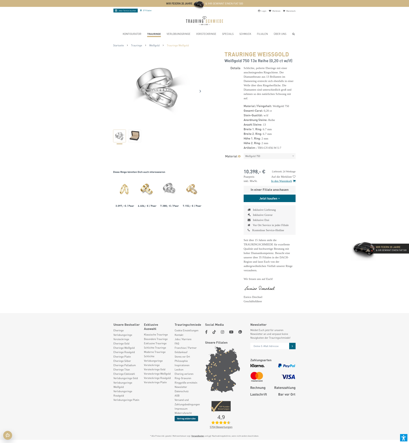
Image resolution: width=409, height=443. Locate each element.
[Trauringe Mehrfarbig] (146, 189)
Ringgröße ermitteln (186, 382)
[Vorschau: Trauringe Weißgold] (119, 136)
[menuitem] (132, 34)
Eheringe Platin (122, 356)
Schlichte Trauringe (155, 347)
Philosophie (181, 360)
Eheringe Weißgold (124, 347)
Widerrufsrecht (183, 413)
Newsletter (181, 387)
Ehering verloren (184, 373)
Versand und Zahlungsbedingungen (187, 402)
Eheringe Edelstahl (124, 373)
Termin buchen (127, 10)
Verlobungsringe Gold (125, 378)
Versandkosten (197, 436)
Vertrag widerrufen (186, 418)
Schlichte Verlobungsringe (153, 358)
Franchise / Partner (186, 347)
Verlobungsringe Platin (126, 399)
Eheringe (118, 330)
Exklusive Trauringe (155, 343)
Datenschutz (182, 391)
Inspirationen (182, 365)
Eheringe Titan (121, 369)
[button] (403, 437)
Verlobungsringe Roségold (122, 393)
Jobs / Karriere (183, 339)
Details (235, 68)
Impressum (181, 408)
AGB (177, 395)
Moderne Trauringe (155, 352)
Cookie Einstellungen (186, 330)
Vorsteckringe (121, 339)
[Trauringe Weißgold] (169, 189)
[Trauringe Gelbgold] (124, 189)
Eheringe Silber (122, 360)
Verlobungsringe (122, 334)
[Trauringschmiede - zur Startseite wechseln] (204, 20)
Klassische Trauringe (156, 334)
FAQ (177, 343)
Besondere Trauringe (156, 339)
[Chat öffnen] (7, 435)
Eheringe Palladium (124, 365)
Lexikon (179, 369)
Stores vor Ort (182, 356)
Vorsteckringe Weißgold (157, 373)
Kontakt (179, 334)
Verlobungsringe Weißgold (122, 385)
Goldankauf (181, 352)
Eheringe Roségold (124, 352)
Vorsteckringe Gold (154, 369)
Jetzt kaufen (268, 198)
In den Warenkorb (281, 181)
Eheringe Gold (121, 343)
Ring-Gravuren (183, 378)
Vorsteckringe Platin (155, 382)
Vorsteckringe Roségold (157, 378)
